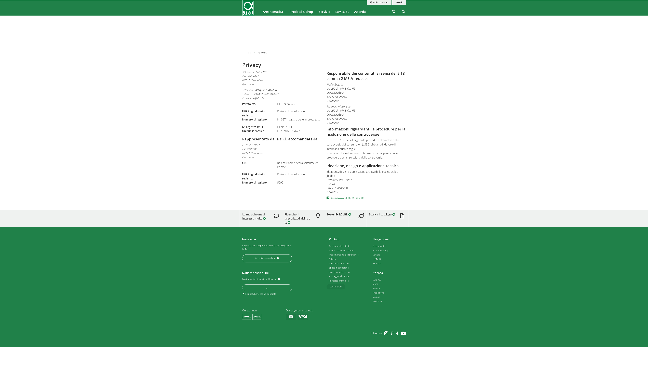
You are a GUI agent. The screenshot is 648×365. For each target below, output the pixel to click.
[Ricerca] (403, 8)
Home (248, 53)
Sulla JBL (377, 279)
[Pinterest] (392, 333)
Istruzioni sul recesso (339, 272)
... (267, 287)
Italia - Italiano (380, 2)
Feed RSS (377, 301)
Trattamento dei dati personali (344, 254)
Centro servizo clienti (339, 246)
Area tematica (273, 12)
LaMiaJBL (342, 12)
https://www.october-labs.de (346, 198)
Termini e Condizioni (339, 263)
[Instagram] (386, 333)
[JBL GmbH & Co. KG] (248, 8)
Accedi (399, 2)
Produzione (378, 292)
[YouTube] (403, 333)
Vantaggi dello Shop (339, 276)
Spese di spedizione (339, 267)
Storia (375, 283)
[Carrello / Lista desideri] (393, 8)
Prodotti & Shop (301, 12)
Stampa (376, 296)
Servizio (324, 12)
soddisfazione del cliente (341, 250)
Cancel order (336, 286)
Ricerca (376, 288)
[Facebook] (397, 333)
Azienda (360, 12)
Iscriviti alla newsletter (266, 258)
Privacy (262, 53)
